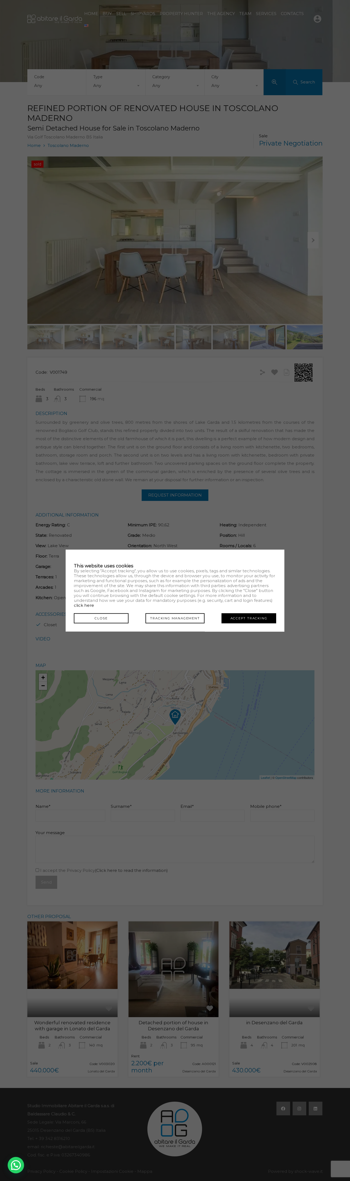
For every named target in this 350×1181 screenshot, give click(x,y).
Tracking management (175, 618)
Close (101, 618)
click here (84, 605)
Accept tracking (249, 618)
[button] (16, 1165)
